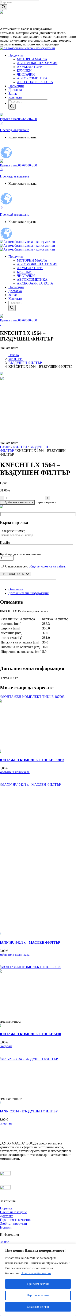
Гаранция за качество (15, 1220)
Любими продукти (13, 1223)
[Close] (71, 1247)
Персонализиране (38, 1295)
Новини (6, 1227)
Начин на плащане (13, 1212)
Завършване (20, 130)
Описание (15, 589)
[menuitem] (15, 55)
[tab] (42, 589)
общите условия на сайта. (47, 566)
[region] (38, 1279)
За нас (4, 1242)
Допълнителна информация (28, 593)
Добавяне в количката (19, 502)
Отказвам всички (38, 1306)
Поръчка (6, 1208)
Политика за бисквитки (36, 1273)
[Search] (3, 7)
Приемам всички (38, 1283)
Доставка (6, 1216)
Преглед (6, 130)
